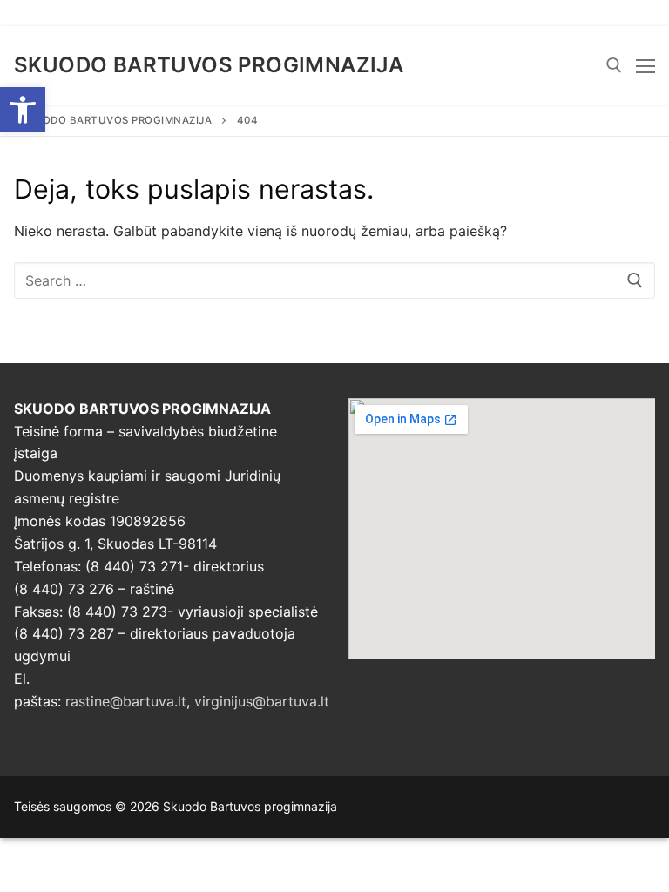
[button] (22, 109)
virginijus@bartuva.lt (261, 701)
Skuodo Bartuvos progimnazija (208, 65)
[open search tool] (614, 65)
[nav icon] (645, 65)
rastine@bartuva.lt (125, 701)
